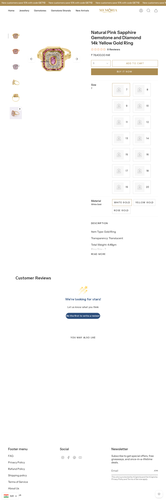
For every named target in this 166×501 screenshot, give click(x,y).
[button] (24, 10)
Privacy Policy (16, 462)
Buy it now (124, 71)
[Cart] (156, 10)
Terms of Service (18, 481)
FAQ (10, 455)
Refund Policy (16, 468)
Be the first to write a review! (83, 315)
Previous (31, 59)
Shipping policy (17, 475)
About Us (13, 488)
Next (76, 59)
